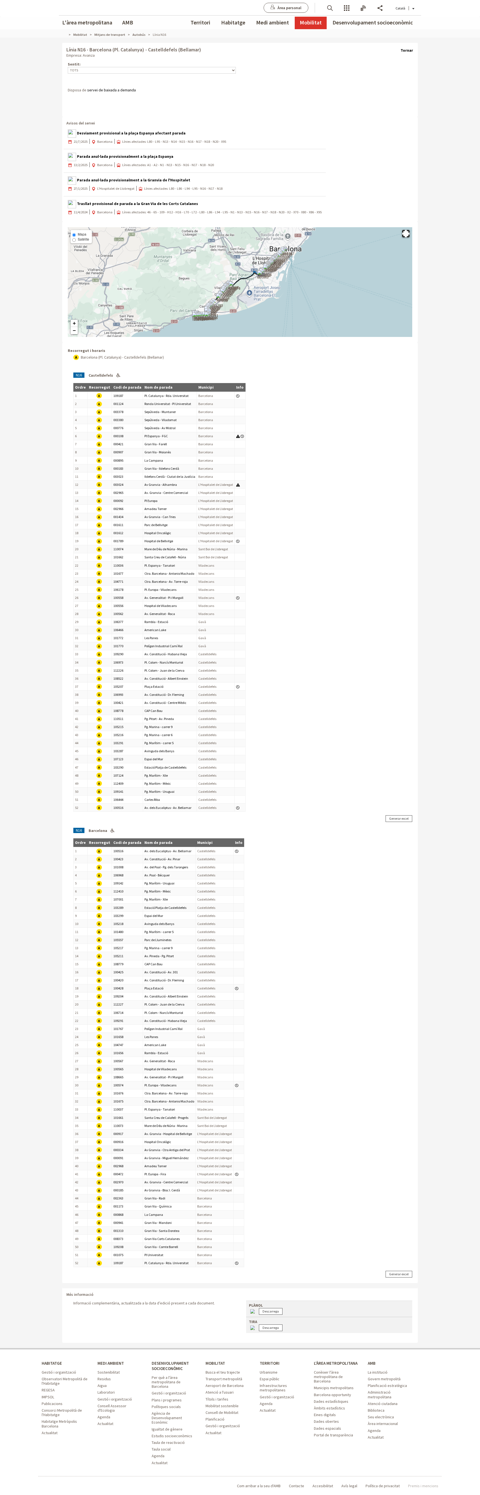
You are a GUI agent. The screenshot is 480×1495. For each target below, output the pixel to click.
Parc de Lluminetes (157, 940)
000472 (118, 1174)
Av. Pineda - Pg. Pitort (159, 956)
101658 (118, 1037)
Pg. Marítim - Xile (156, 775)
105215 (118, 727)
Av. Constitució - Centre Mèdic (165, 703)
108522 (118, 678)
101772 (118, 638)
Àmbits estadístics (329, 1408)
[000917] (263, 275)
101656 (118, 1053)
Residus (104, 1378)
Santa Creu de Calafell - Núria (165, 557)
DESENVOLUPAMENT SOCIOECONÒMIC (170, 1366)
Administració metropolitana (379, 1394)
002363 (118, 1198)
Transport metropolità (224, 1378)
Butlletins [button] (363, 7)
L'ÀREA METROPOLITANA (336, 1363)
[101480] (210, 316)
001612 (118, 533)
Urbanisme (269, 1372)
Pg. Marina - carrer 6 (158, 735)
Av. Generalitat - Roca (159, 614)
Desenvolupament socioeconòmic (372, 22)
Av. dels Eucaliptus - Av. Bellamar (167, 808)
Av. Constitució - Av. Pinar (162, 859)
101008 (118, 867)
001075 (118, 1255)
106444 (118, 800)
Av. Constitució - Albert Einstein (166, 678)
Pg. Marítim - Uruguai (159, 791)
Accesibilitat (322, 1485)
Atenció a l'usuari (220, 1392)
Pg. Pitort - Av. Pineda (159, 719)
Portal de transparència (333, 1435)
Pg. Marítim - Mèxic (157, 783)
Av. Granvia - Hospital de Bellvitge (168, 1134)
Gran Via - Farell (155, 444)
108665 (118, 1077)
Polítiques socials (166, 1406)
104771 (118, 581)
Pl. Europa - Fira (155, 1174)
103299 (118, 916)
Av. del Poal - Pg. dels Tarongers (166, 867)
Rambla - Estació (156, 622)
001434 (118, 517)
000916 (118, 1142)
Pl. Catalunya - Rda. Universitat (166, 396)
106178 (118, 590)
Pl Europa (151, 501)
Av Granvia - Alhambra (160, 484)
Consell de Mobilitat (222, 1412)
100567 (118, 1061)
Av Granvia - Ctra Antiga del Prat (167, 1150)
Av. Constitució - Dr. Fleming (164, 694)
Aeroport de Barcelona (225, 1385)
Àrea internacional (383, 1423)
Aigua (102, 1385)
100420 (118, 980)
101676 (118, 1093)
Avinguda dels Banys (159, 751)
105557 (118, 940)
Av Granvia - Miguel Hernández (166, 1158)
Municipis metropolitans (334, 1387)
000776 (118, 428)
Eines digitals (325, 1414)
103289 (118, 908)
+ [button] (74, 323)
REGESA (48, 1390)
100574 (118, 1085)
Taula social (161, 1449)
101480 (118, 932)
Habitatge (233, 22)
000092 (118, 501)
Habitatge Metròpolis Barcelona (59, 1423)
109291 (118, 1021)
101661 (118, 1118)
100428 (118, 988)
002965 (118, 493)
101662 (118, 557)
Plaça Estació (153, 686)
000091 (118, 1158)
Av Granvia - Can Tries (160, 517)
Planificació (215, 1419)
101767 (118, 1029)
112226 (118, 670)
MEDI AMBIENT (111, 1363)
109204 (118, 996)
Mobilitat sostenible (222, 1405)
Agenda (104, 1416)
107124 (118, 775)
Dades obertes (326, 1421)
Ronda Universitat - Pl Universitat (167, 404)
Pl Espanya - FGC (156, 436)
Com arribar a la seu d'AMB (259, 1485)
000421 (118, 444)
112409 (118, 783)
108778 (118, 711)
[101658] (222, 298)
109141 (118, 791)
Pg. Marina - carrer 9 (158, 727)
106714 (118, 1013)
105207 (118, 686)
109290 (118, 654)
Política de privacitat (383, 1485)
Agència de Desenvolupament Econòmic (167, 1418)
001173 (118, 1206)
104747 (118, 1045)
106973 (118, 662)
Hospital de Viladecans (160, 606)
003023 (118, 476)
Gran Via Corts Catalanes (162, 1239)
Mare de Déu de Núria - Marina (166, 549)
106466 (118, 630)
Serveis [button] (346, 7)
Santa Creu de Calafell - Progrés (166, 1118)
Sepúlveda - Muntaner (160, 412)
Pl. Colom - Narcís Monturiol (163, 662)
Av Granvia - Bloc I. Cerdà (162, 1190)
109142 (118, 883)
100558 (118, 598)
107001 (118, 899)
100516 (118, 808)
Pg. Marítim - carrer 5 (159, 743)
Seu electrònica (381, 1416)
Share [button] (380, 7)
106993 (118, 694)
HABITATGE (52, 1363)
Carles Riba (152, 800)
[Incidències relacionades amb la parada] (238, 436)
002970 (118, 1182)
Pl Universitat (153, 1255)
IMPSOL (48, 1396)
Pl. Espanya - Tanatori (159, 565)
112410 (118, 891)
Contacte (296, 1485)
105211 (118, 956)
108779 (118, 964)
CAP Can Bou (153, 711)
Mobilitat (311, 22)
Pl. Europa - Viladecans (160, 590)
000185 (118, 1190)
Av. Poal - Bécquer (157, 875)
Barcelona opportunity (332, 1394)
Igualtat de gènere (167, 1429)
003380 (118, 420)
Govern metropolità (384, 1378)
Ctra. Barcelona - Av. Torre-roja (166, 581)
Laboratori (106, 1392)
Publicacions (52, 1403)
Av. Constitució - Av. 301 (161, 972)
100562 (118, 614)
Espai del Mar (153, 759)
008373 (118, 1239)
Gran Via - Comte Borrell (161, 1247)
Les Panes (151, 638)
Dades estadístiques (331, 1401)
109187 (118, 396)
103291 (118, 743)
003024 (118, 484)
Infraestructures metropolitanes (273, 1387)
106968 (118, 875)
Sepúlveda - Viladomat (160, 420)
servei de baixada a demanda (111, 90)
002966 (118, 509)
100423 (118, 859)
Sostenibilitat (109, 1372)
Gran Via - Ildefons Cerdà (161, 468)
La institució (378, 1372)
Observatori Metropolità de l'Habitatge (65, 1381)
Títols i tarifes (217, 1399)
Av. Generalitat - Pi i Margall (163, 598)
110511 (118, 719)
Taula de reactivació (168, 1442)
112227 (118, 1004)
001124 (118, 404)
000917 (118, 1134)
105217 (118, 948)
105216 (118, 735)
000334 (118, 1150)
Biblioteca (376, 1410)
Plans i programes (167, 1400)
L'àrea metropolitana (87, 22)
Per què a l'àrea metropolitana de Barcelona (166, 1382)
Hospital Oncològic (157, 533)
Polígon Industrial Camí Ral (163, 646)
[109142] (198, 317)
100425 (118, 972)
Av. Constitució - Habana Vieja (165, 654)
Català (400, 8)
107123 (118, 759)
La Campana (153, 460)
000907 (118, 452)
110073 (118, 1126)
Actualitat (50, 1432)
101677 (118, 573)
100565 (118, 1069)
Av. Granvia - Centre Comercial (166, 493)
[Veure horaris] (237, 396)
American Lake (155, 630)
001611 (118, 525)
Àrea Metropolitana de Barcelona (65, 1485)
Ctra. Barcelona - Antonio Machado (169, 573)
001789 (118, 541)
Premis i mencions (423, 1485)
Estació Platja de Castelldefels (165, 767)
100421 (118, 703)
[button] (330, 7)
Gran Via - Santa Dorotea (161, 1231)
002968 (118, 1166)
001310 (118, 1231)
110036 (118, 565)
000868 (118, 1214)
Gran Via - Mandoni (158, 1223)
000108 (118, 436)
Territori (200, 22)
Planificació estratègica (387, 1385)
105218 (118, 924)
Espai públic (269, 1378)
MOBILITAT (215, 1363)
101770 (118, 646)
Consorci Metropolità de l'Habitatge (62, 1412)
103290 (118, 767)
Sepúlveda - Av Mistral (160, 428)
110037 (118, 1109)
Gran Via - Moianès (157, 452)
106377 (118, 622)
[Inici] (66, 34)
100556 (118, 606)
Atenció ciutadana (383, 1403)
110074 (118, 549)
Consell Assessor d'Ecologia (112, 1408)
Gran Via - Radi (154, 1198)
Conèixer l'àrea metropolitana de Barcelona (328, 1377)
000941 (118, 1223)
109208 (118, 1247)
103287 (118, 751)
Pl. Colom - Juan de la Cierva (164, 670)
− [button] (74, 330)
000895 (118, 460)
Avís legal (349, 1485)
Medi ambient (272, 22)
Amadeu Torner (155, 509)
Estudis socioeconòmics (172, 1435)
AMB (127, 22)
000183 (118, 468)
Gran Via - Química (158, 1206)
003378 (118, 412)
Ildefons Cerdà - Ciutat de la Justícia (169, 476)
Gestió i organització (59, 1372)
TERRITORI (269, 1363)
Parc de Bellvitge (156, 525)
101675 (118, 1101)
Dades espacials (327, 1428)
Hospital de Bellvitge (158, 541)
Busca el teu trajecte (223, 1372)
